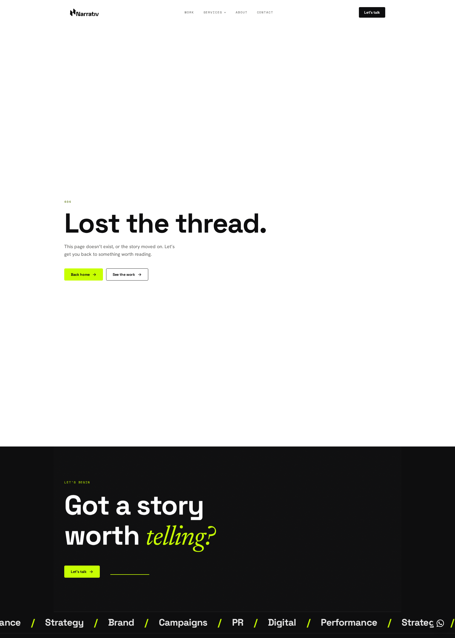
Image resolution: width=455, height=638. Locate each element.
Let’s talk (372, 12)
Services (213, 12)
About (242, 12)
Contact (265, 12)
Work (189, 12)
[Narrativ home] (84, 12)
